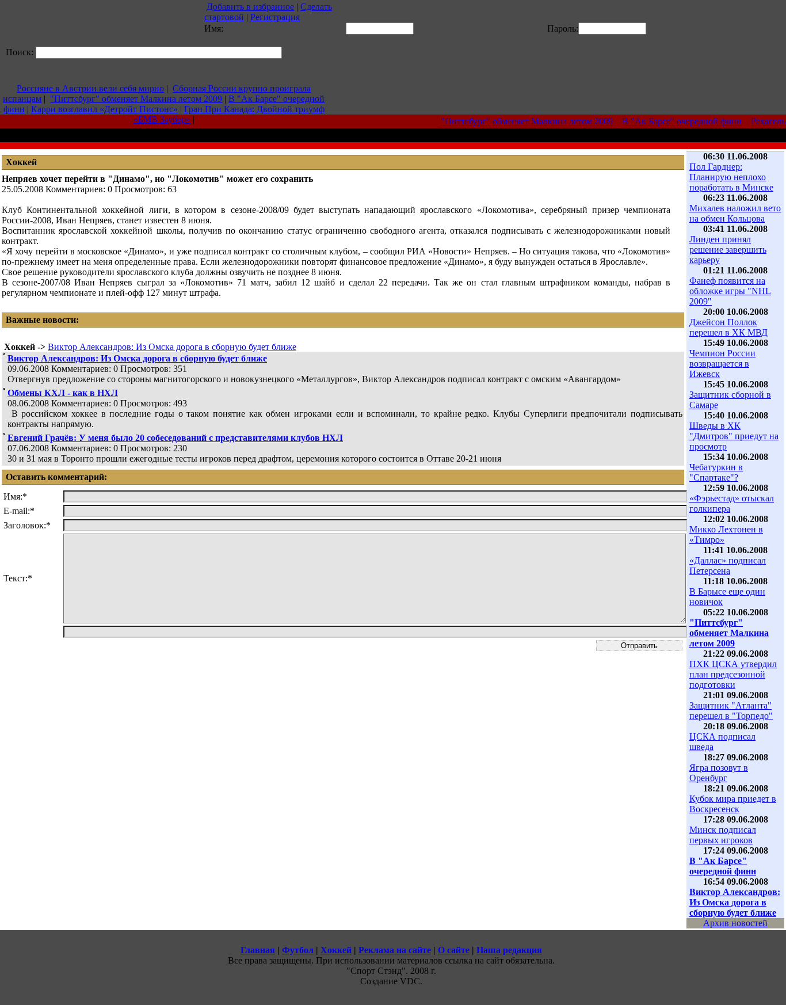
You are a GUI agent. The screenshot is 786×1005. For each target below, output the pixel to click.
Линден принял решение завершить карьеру (727, 249)
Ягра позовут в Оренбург (718, 773)
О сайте (454, 950)
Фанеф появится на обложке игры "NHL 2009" (730, 291)
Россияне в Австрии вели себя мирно (90, 88)
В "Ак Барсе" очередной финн (675, 121)
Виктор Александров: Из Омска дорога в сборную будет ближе (172, 347)
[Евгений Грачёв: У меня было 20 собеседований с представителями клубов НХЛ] (4, 431)
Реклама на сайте (394, 950)
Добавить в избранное (250, 7)
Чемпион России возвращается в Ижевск (722, 363)
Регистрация (275, 17)
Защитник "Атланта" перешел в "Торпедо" (731, 711)
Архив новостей (735, 923)
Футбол (298, 950)
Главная (258, 950)
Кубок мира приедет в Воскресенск (732, 804)
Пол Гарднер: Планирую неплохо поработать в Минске (731, 177)
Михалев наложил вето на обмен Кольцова (735, 213)
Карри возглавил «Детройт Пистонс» (104, 109)
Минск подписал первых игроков (722, 835)
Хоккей (336, 950)
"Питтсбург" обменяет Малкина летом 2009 (136, 99)
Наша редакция (509, 950)
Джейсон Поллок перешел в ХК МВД (728, 327)
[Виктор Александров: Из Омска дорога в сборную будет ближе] (4, 352)
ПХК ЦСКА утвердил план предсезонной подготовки (733, 674)
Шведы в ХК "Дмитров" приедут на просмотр (734, 436)
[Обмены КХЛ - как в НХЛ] (4, 386)
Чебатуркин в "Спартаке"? (716, 472)
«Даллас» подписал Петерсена (727, 565)
